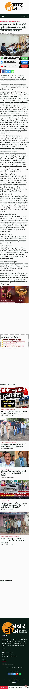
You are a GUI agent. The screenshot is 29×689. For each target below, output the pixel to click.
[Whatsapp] (12, 71)
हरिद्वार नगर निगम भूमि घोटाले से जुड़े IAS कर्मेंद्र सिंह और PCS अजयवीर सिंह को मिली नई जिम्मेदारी (14, 473)
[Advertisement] (14, 319)
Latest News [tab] (3, 384)
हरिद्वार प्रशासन (12, 409)
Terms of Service (14, 671)
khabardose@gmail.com (18, 645)
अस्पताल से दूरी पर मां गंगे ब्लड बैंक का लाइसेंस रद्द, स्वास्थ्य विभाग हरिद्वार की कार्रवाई (14, 413)
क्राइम (6, 536)
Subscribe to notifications (8, 664)
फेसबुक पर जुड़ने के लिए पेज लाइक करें (14, 342)
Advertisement (15, 668)
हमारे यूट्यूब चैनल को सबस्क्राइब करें (13, 346)
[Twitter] (6, 71)
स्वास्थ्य (18, 21)
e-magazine (25, 16)
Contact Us (7, 668)
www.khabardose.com (12, 655)
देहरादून (15, 21)
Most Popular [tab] (11, 384)
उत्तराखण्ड (10, 21)
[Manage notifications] (26, 686)
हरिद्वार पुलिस (9, 442)
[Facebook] (3, 71)
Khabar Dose (16, 678)
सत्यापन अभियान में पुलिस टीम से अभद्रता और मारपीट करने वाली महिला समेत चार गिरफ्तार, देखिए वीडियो (14, 541)
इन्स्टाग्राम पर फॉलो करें (9, 344)
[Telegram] (9, 71)
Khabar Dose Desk (10, 33)
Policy (21, 668)
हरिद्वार (8, 409)
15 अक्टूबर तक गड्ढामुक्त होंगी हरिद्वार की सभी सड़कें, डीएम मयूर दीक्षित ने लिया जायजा (13, 445)
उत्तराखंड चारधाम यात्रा (4, 21)
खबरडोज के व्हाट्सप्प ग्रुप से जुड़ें (12, 340)
